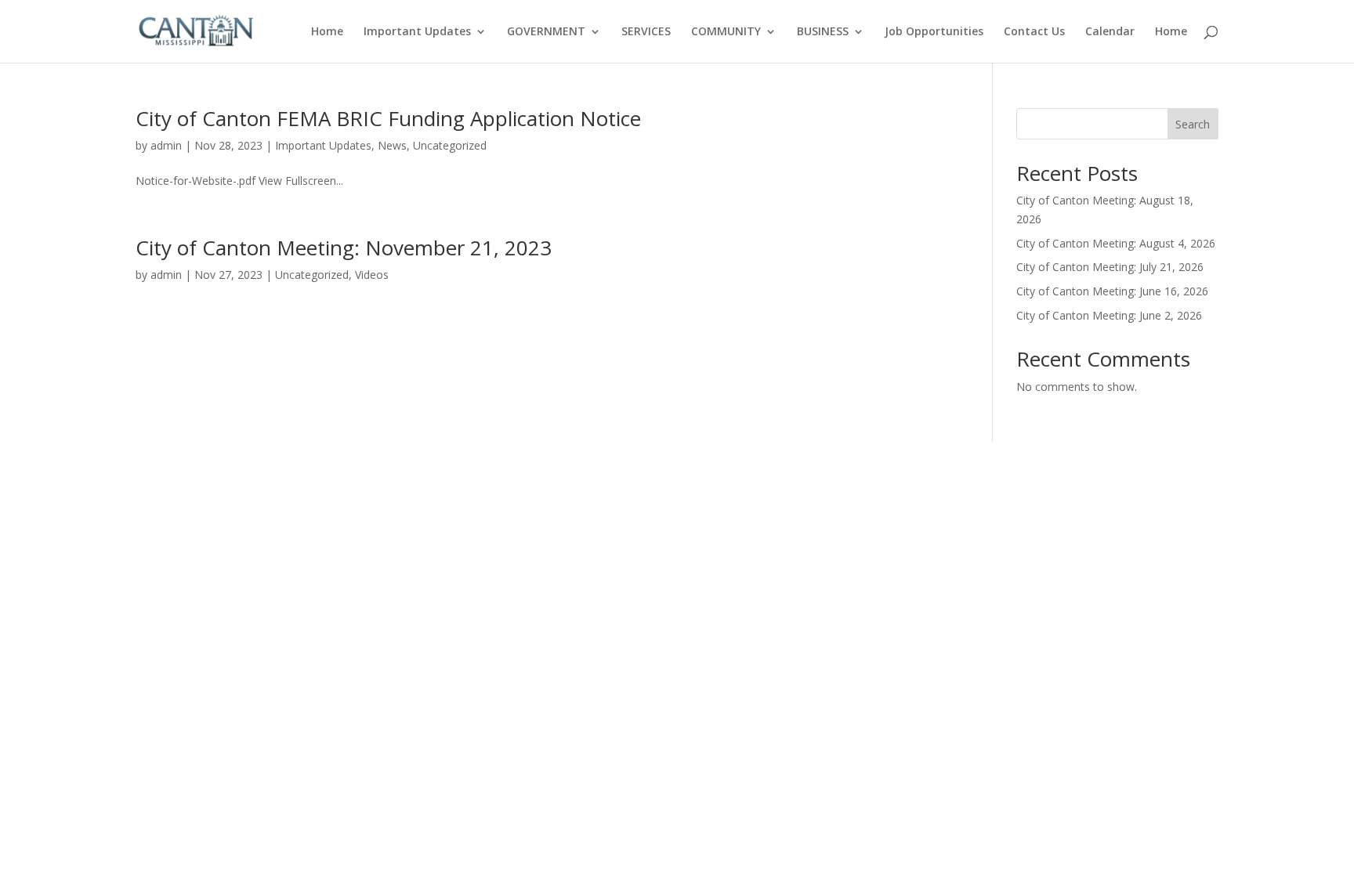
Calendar (1110, 32)
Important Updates (417, 32)
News (392, 145)
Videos (372, 274)
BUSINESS (823, 32)
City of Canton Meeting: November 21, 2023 (344, 247)
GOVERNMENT (546, 32)
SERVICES (646, 32)
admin (166, 145)
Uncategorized (450, 145)
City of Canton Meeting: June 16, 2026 (1112, 291)
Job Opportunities (934, 32)
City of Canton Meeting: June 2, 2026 (1109, 315)
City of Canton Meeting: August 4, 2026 (1115, 243)
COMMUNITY (726, 32)
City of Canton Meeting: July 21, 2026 (1110, 266)
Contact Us (1034, 32)
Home (327, 32)
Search (1192, 124)
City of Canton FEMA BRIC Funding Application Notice (388, 118)
